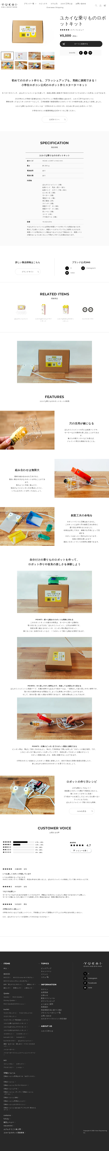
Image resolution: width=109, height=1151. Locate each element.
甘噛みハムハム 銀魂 (11, 1097)
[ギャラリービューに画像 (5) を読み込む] (7, 65)
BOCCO (7, 977)
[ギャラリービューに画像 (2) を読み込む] (21, 56)
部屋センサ (17, 988)
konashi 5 (20, 1037)
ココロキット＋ (21, 1034)
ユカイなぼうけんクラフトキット (15, 1027)
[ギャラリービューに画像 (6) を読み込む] (21, 65)
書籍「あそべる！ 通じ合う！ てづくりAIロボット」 (19, 1045)
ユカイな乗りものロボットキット (15, 1023)
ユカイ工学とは (47, 1031)
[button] (29, 4)
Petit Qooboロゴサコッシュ (14, 1004)
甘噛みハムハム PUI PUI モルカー (16, 1085)
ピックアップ (46, 968)
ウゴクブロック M (25, 1013)
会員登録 (44, 992)
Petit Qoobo (18, 997)
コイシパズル (8, 1064)
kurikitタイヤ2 (9, 1041)
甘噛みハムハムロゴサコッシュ (14, 1104)
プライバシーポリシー (50, 1013)
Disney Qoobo (9, 1000)
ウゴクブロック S (10, 1013)
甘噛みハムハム (9, 1082)
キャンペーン (46, 971)
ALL (6, 968)
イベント (44, 974)
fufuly (6, 1119)
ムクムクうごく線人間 (12, 1129)
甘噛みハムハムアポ (11, 1089)
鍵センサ (7, 988)
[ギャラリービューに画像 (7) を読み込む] (34, 65)
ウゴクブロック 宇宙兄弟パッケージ (16, 1020)
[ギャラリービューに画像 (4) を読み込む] (48, 56)
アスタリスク (8, 1067)
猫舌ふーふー (9, 1122)
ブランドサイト (28, 272)
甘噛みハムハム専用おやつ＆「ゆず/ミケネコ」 (20, 1076)
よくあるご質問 (47, 1004)
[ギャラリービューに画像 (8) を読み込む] (48, 65)
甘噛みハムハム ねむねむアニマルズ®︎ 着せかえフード (20, 1109)
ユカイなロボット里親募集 (14, 1133)
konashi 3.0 (8, 1037)
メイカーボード (9, 1049)
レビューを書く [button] (82, 850)
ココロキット (8, 1034)
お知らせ (44, 995)
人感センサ (28, 988)
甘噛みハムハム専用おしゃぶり (14, 1101)
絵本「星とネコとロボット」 (14, 984)
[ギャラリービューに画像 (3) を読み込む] (34, 56)
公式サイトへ (54, 119)
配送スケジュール (48, 998)
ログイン (44, 989)
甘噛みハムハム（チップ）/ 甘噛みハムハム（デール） (18, 1093)
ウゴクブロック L (10, 1016)
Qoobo (6, 997)
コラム (44, 977)
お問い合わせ (46, 1016)
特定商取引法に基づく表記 (51, 1010)
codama (7, 1115)
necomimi (8, 1126)
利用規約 (44, 1007)
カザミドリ (20, 1064)
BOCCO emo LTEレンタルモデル (16, 981)
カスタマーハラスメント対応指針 (54, 1019)
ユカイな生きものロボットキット (15, 1030)
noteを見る (81, 811)
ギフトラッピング (48, 1001)
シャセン (19, 1067)
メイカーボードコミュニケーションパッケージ (19, 1053)
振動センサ (31, 984)
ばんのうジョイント (25, 1041)
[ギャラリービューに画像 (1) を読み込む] (7, 56)
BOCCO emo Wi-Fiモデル (23, 977)
